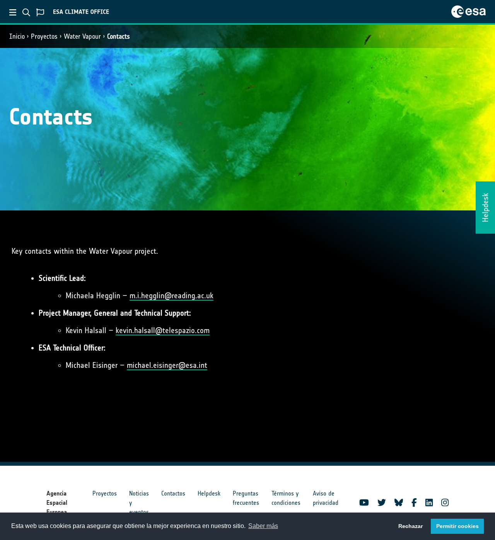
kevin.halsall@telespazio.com (163, 330)
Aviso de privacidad (325, 498)
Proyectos (44, 36)
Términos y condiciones (285, 498)
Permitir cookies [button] (457, 526)
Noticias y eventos (139, 503)
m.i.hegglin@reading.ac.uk (171, 295)
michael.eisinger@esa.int (167, 365)
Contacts (118, 36)
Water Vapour (82, 36)
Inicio (17, 36)
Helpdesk (209, 493)
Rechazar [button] (410, 526)
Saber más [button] (263, 526)
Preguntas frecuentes (246, 498)
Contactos (173, 493)
